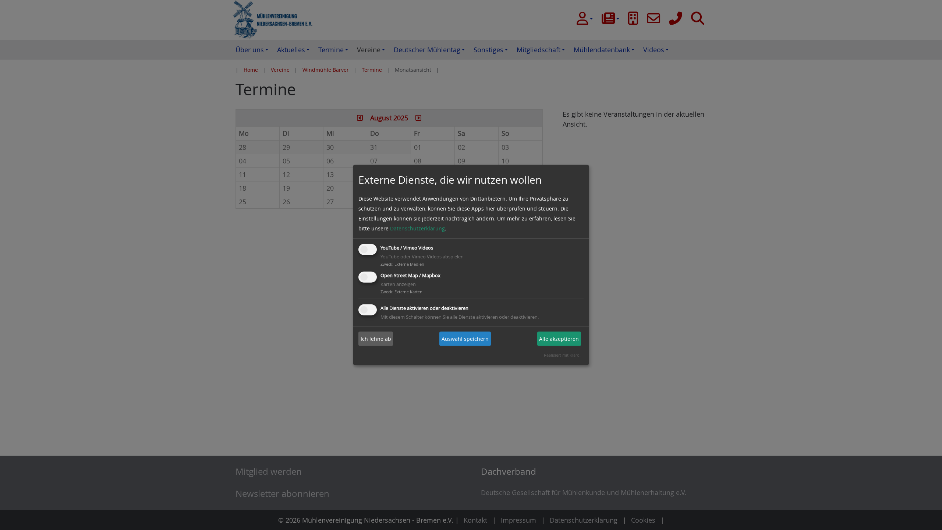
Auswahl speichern (465, 338)
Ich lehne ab (376, 338)
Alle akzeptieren (559, 338)
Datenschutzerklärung (417, 228)
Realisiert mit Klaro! (562, 355)
